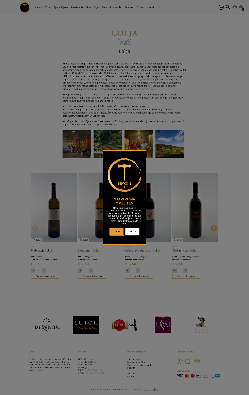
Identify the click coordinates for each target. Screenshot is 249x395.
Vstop (117, 231)
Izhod (132, 231)
